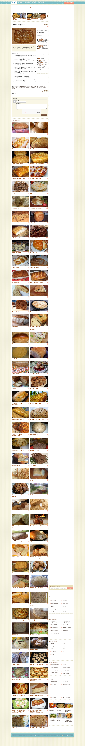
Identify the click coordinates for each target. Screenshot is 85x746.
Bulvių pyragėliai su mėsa (18, 695)
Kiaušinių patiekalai (54, 632)
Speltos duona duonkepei (36, 511)
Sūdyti (64, 645)
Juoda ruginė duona (35, 237)
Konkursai (27, 2)
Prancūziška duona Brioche (37, 525)
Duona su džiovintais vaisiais (19, 223)
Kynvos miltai (40, 39)
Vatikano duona (16, 237)
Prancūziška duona (35, 148)
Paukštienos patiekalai (66, 621)
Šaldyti (64, 648)
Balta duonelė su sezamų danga (18, 526)
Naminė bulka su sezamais (37, 163)
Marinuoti (52, 649)
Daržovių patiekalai (54, 624)
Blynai (52, 608)
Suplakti (64, 646)
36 (47, 237)
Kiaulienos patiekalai (54, 630)
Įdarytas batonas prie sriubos (37, 480)
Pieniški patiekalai (66, 622)
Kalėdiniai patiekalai (66, 666)
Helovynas (64, 664)
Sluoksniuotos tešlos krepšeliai (35, 680)
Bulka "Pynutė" (15, 267)
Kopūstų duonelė (16, 603)
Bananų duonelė (23, 18)
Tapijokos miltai (40, 46)
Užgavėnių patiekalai (54, 667)
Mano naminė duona (17, 134)
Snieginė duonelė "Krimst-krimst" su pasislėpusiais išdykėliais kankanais (18, 711)
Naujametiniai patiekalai (55, 670)
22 (47, 664)
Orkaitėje (28, 86)
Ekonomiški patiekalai (54, 682)
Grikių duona (15, 193)
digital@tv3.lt (69, 735)
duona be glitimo (20, 86)
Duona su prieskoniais (17, 511)
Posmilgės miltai (41, 40)
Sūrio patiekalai (65, 625)
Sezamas (39, 54)
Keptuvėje (52, 646)
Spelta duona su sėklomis (18, 480)
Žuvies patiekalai (65, 630)
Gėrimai (52, 611)
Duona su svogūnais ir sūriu (37, 419)
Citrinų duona (15, 556)
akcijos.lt (44, 71)
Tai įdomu (34, 2)
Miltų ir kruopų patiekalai (55, 633)
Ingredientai (41, 2)
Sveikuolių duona (34, 267)
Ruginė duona (15, 388)
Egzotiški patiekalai (54, 681)
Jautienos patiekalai (54, 627)
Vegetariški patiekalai (66, 684)
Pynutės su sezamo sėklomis (19, 148)
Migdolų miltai (40, 45)
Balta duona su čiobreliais (36, 587)
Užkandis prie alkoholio (67, 682)
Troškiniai (64, 608)
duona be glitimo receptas (19, 87)
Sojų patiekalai (65, 624)
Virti (63, 651)
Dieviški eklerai (34, 649)
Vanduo (39, 66)
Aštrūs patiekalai (54, 679)
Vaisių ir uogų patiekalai (67, 627)
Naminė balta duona (35, 252)
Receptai (20, 2)
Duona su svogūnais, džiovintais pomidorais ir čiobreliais (36, 328)
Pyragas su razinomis (17, 163)
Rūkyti (64, 643)
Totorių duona (33, 465)
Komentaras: (18, 103)
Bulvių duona (15, 326)
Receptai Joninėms (66, 669)
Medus (39, 48)
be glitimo (25, 86)
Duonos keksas (16, 465)
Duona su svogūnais (17, 542)
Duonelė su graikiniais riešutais (35, 604)
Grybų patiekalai (53, 625)
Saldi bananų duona (35, 572)
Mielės (39, 58)
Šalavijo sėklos (40, 49)
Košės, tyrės (65, 600)
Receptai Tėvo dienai (54, 672)
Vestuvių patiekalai (66, 673)
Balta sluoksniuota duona (36, 359)
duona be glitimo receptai (28, 87)
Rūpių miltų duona (16, 311)
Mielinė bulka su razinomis (18, 178)
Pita (31, 193)
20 (28, 619)
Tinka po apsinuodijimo (66, 697)
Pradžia (13, 7)
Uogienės (64, 609)
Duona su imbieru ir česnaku (37, 727)
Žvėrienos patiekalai (66, 632)
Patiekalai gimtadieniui (66, 667)
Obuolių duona (15, 282)
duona (16, 86)
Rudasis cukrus (41, 64)
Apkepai (52, 606)
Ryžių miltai (40, 36)
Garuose (52, 645)
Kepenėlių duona (34, 450)
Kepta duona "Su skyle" (36, 494)
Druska (39, 60)
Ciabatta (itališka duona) (36, 208)
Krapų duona (15, 634)
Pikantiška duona (34, 344)
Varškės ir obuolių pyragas (18, 620)
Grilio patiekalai (53, 600)
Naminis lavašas (16, 359)
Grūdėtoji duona (34, 620)
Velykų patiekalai (54, 666)
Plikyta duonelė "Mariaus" (36, 223)
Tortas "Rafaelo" (16, 649)
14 (28, 695)
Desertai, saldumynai (54, 609)
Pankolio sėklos (41, 56)
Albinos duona (33, 542)
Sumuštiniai (65, 606)
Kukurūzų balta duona (35, 403)
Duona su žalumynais (35, 634)
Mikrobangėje (53, 651)
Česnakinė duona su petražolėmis (30, 19)
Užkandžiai (64, 611)
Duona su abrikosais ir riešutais (17, 495)
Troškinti (64, 649)
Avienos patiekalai (54, 621)
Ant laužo (52, 643)
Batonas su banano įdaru (15, 19)
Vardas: (17, 100)
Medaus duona (15, 297)
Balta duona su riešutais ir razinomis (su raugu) (36, 557)
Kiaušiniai (39, 38)
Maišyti (52, 648)
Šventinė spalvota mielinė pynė (18, 588)
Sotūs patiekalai (65, 681)
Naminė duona (35, 18)
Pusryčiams (53, 598)
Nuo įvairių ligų (53, 697)
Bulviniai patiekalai (54, 622)
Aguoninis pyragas (16, 252)
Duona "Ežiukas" (16, 679)
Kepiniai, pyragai (29, 7)
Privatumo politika (23, 735)
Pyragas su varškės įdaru (36, 695)
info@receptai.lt (58, 735)
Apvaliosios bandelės (35, 178)
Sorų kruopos (40, 42)
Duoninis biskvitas (34, 311)
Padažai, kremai (65, 603)
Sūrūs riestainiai (16, 572)
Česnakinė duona (34, 297)
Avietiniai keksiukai (35, 373)
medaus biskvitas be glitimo (37, 87)
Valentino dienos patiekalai (55, 669)
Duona (23, 7)
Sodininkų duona (16, 727)
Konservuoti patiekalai (54, 603)
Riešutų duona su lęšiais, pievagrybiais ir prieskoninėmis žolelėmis (36, 711)
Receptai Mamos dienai (55, 664)
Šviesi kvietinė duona (17, 344)
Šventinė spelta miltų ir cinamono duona (17, 435)
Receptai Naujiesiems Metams (66, 671)
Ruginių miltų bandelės (36, 134)
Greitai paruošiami (54, 684)
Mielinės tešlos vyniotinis (18, 450)
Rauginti (52, 654)
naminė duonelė (34, 434)
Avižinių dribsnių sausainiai (37, 664)
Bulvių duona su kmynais (43, 19)
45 (28, 237)
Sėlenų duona (15, 373)
